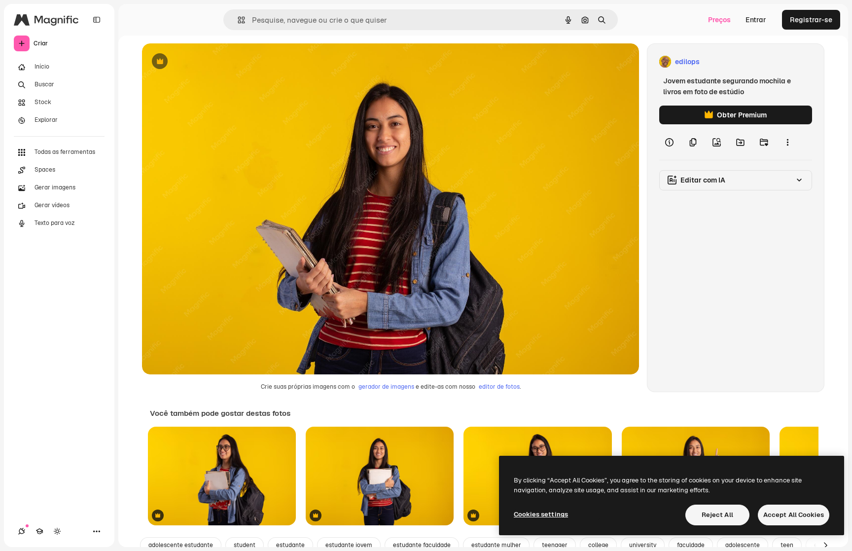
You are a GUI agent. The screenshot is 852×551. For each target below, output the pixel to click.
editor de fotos (499, 387)
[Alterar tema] (57, 531)
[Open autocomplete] (237, 20)
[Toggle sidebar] (97, 20)
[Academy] (39, 531)
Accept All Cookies (793, 515)
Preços (719, 19)
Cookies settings (541, 514)
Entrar (756, 19)
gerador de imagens (386, 387)
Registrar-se (811, 19)
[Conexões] (22, 531)
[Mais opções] (787, 142)
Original (205, 62)
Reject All (717, 515)
